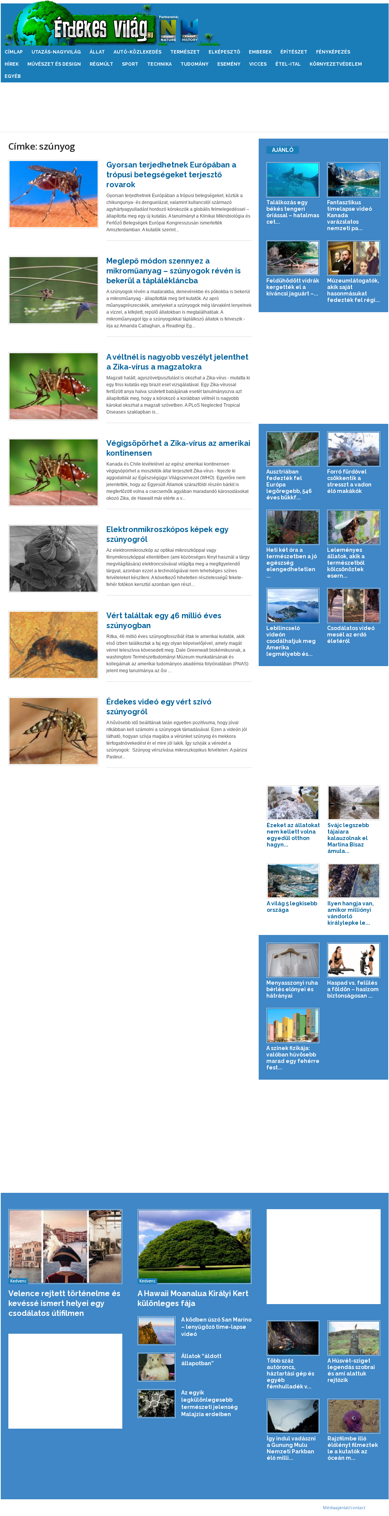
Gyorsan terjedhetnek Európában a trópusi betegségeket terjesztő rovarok (171, 174)
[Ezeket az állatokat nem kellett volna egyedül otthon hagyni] (293, 803)
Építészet (293, 52)
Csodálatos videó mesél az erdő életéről (351, 634)
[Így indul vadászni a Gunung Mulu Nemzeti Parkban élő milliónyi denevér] (293, 1416)
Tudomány (194, 64)
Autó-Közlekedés (137, 52)
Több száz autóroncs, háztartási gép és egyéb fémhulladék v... (290, 1374)
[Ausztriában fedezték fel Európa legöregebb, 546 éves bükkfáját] (293, 449)
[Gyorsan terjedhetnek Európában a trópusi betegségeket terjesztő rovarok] (53, 194)
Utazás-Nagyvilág (56, 52)
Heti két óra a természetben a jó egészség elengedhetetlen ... (291, 563)
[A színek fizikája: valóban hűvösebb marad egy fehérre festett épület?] (293, 1025)
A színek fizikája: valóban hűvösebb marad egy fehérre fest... (292, 1058)
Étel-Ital (288, 64)
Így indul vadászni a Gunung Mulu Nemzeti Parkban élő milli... (291, 1448)
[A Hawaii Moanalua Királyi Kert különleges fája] (195, 1246)
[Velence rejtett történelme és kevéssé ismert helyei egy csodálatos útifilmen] (65, 1246)
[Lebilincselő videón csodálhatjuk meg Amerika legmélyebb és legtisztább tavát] (293, 605)
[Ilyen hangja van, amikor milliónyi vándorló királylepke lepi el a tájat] (354, 881)
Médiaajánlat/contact (344, 1507)
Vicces (258, 64)
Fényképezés (333, 52)
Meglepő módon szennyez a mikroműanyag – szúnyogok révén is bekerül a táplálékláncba (173, 270)
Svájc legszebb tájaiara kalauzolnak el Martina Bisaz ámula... (348, 838)
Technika (159, 64)
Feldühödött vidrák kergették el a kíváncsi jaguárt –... (292, 287)
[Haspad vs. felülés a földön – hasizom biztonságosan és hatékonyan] (354, 960)
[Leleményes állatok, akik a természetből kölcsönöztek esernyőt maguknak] (354, 527)
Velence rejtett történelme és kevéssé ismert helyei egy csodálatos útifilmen (64, 1303)
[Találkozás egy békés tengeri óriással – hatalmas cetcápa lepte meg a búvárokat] (293, 179)
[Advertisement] (194, 107)
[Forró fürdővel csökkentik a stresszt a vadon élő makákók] (354, 449)
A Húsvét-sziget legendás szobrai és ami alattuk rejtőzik (351, 1370)
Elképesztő (224, 52)
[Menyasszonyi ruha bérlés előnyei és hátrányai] (293, 960)
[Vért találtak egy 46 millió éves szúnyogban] (53, 645)
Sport (130, 64)
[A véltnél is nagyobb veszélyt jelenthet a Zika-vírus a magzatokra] (53, 386)
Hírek (12, 64)
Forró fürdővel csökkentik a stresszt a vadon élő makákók (349, 481)
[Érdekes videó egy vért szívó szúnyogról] (53, 731)
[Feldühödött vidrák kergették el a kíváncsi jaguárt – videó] (293, 258)
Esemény (228, 64)
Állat (97, 52)
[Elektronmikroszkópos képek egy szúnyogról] (53, 558)
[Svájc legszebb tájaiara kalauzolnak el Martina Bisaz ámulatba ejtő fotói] (354, 803)
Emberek (260, 52)
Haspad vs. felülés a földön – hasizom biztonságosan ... (353, 989)
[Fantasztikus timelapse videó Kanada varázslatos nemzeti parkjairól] (354, 179)
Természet (185, 52)
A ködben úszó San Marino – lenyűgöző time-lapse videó (216, 1327)
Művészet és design (54, 64)
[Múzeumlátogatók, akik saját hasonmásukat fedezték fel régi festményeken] (354, 258)
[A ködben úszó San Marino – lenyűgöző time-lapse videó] (157, 1330)
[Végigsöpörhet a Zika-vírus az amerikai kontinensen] (53, 472)
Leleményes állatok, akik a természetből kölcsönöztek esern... (346, 563)
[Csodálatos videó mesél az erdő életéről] (354, 605)
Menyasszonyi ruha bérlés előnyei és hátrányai (292, 989)
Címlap (14, 52)
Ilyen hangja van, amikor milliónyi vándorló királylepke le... (350, 913)
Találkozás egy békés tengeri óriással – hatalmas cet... (292, 212)
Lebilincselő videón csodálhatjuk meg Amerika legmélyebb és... (291, 641)
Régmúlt (101, 64)
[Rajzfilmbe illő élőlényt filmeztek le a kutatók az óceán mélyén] (354, 1416)
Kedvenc (18, 1281)
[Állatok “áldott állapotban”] (157, 1367)
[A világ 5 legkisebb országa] (293, 881)
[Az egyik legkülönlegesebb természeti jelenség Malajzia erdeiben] (157, 1403)
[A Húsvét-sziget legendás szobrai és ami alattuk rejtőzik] (354, 1338)
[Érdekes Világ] (195, 23)
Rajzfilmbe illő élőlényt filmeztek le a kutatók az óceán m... (352, 1448)
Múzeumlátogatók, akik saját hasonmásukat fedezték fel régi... (353, 290)
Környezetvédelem (336, 64)
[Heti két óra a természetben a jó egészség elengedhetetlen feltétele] (293, 527)
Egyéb (13, 76)
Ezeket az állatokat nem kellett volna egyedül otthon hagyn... (293, 835)
